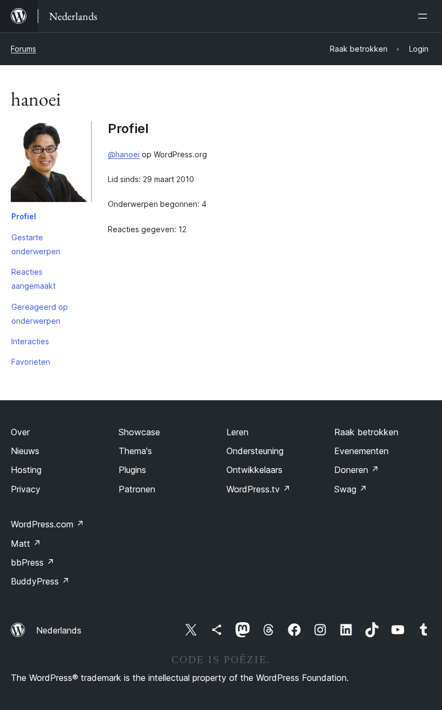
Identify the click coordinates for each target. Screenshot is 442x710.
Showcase (139, 432)
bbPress (32, 562)
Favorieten (30, 361)
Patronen (137, 489)
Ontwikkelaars (254, 469)
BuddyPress (40, 581)
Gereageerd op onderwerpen (39, 313)
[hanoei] (51, 163)
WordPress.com (47, 524)
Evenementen (361, 451)
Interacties (30, 341)
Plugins (132, 469)
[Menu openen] (425, 16)
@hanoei (124, 154)
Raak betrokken (366, 432)
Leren (237, 432)
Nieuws (25, 451)
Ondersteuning (255, 451)
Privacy (25, 489)
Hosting (26, 469)
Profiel (23, 216)
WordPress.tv (258, 489)
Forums (23, 48)
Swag (350, 489)
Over (20, 432)
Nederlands (58, 630)
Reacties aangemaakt (33, 278)
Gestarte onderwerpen (35, 244)
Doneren (356, 469)
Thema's (135, 451)
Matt (26, 543)
